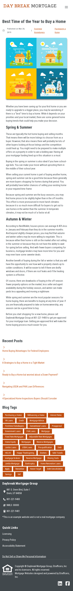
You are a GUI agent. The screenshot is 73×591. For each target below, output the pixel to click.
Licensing (7, 533)
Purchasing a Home (60, 31)
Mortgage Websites (24, 573)
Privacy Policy (9, 539)
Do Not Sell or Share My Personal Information (24, 556)
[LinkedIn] (60, 583)
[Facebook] (68, 583)
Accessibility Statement (13, 545)
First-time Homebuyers (39, 31)
